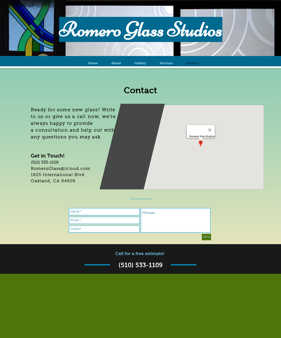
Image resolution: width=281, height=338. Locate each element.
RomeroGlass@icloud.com (61, 169)
